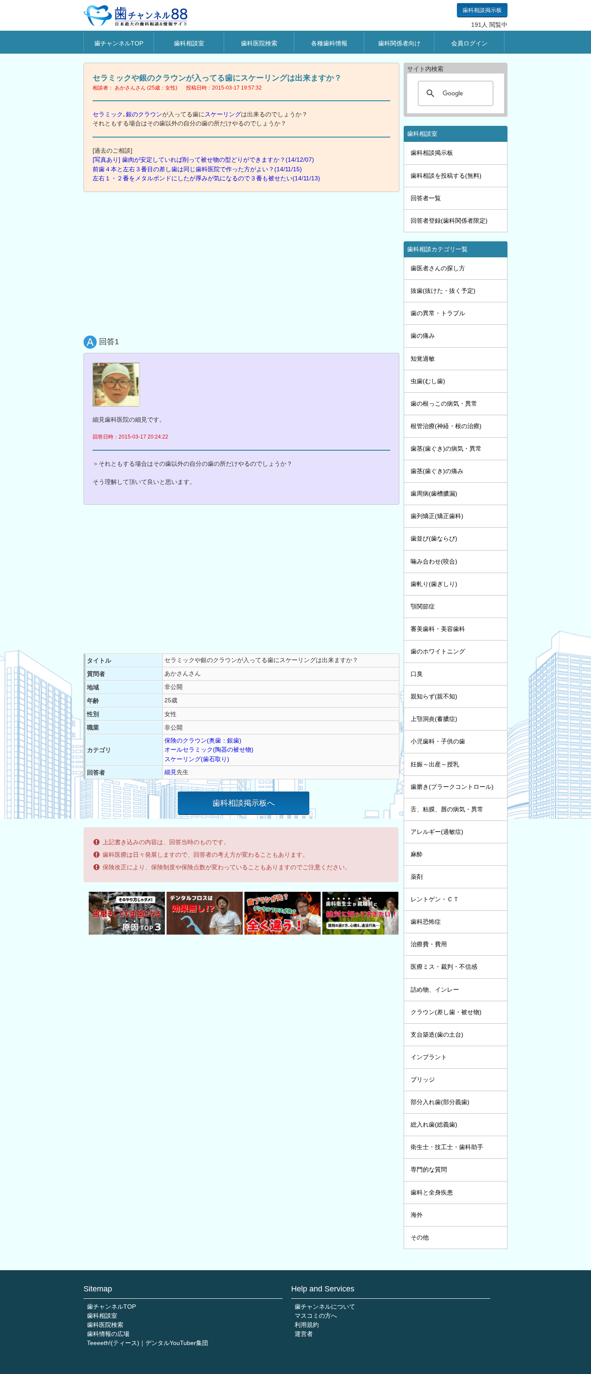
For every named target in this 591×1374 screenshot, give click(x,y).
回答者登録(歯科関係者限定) (449, 220)
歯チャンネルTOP (118, 43)
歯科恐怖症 (426, 921)
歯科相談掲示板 (482, 10)
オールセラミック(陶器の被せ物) (209, 749)
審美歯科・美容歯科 (438, 628)
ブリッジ (423, 1079)
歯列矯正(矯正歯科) (437, 515)
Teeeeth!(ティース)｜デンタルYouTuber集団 (147, 1342)
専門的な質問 (429, 1169)
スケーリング (223, 114)
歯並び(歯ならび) (434, 538)
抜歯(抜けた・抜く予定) (443, 290)
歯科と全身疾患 (432, 1192)
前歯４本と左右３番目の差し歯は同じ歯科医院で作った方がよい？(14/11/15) (197, 169)
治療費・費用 (429, 944)
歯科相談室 (189, 43)
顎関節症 (423, 606)
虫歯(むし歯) (428, 381)
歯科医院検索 (259, 43)
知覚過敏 (423, 358)
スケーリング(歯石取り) (196, 759)
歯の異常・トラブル (438, 313)
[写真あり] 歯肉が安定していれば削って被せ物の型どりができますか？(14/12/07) (203, 159)
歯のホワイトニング (438, 651)
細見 (170, 772)
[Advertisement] (244, 261)
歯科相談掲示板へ (243, 803)
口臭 (417, 673)
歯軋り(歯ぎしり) (434, 583)
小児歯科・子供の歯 (438, 741)
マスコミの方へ (316, 1315)
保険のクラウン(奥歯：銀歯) (202, 740)
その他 (420, 1237)
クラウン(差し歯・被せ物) (446, 1012)
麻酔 (417, 854)
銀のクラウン (144, 114)
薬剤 (417, 876)
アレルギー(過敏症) (437, 831)
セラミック (108, 114)
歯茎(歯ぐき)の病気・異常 (446, 448)
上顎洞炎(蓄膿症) (434, 718)
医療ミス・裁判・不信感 (444, 966)
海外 (417, 1214)
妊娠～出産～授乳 (435, 764)
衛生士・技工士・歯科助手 (447, 1146)
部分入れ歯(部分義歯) (440, 1102)
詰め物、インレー (435, 989)
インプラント (429, 1057)
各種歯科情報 (329, 43)
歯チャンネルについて (325, 1306)
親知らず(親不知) (434, 696)
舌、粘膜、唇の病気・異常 (447, 809)
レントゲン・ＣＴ (435, 899)
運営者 (304, 1333)
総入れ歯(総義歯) (434, 1124)
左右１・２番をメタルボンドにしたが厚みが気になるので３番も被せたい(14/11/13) (206, 178)
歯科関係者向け (399, 43)
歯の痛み (423, 335)
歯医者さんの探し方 (438, 268)
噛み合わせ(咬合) (434, 561)
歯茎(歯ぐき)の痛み (437, 471)
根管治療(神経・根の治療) (446, 426)
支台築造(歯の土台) (437, 1034)
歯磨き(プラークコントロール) (452, 786)
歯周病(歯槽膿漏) (434, 493)
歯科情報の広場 (108, 1333)
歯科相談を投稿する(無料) (446, 175)
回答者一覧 (426, 198)
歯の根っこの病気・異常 (444, 403)
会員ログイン (469, 43)
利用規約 (307, 1324)
